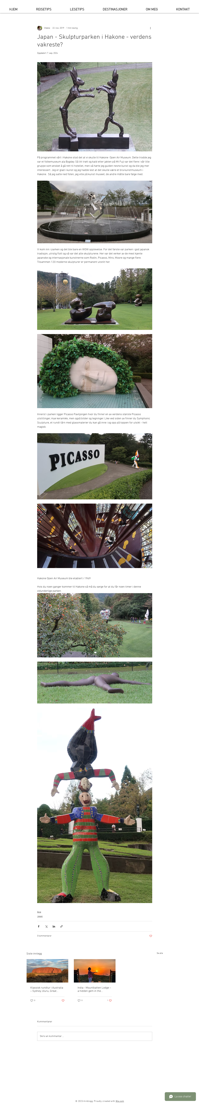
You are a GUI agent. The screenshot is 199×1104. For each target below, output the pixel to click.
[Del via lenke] (61, 926)
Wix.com (120, 1101)
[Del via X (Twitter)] (46, 926)
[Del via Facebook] (38, 926)
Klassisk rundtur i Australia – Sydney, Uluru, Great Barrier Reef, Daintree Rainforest (46, 989)
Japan (40, 916)
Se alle (160, 953)
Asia (39, 912)
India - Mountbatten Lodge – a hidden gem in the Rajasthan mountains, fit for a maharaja (94, 989)
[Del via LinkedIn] (53, 926)
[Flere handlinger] (150, 28)
